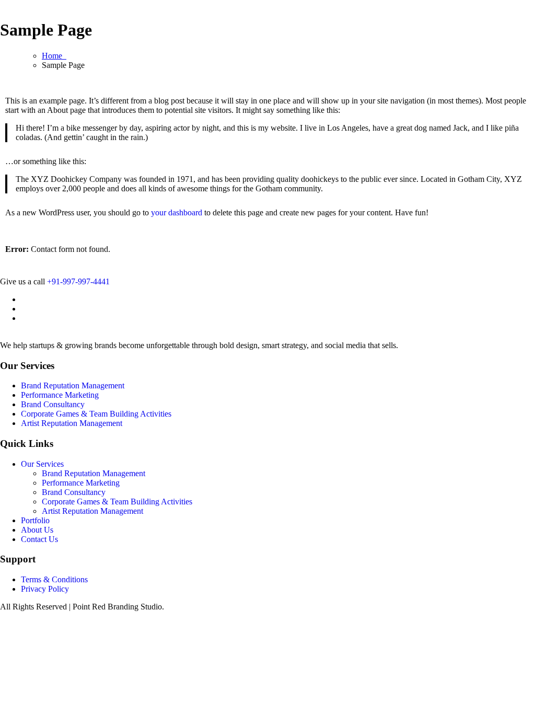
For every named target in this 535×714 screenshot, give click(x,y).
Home (54, 55)
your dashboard (176, 212)
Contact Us (39, 539)
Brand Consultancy (53, 404)
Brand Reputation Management (72, 385)
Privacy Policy (45, 588)
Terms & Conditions (54, 579)
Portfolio (35, 520)
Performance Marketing (60, 394)
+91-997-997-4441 (78, 281)
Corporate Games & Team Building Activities (96, 413)
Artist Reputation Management (71, 423)
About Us (37, 529)
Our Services (42, 463)
